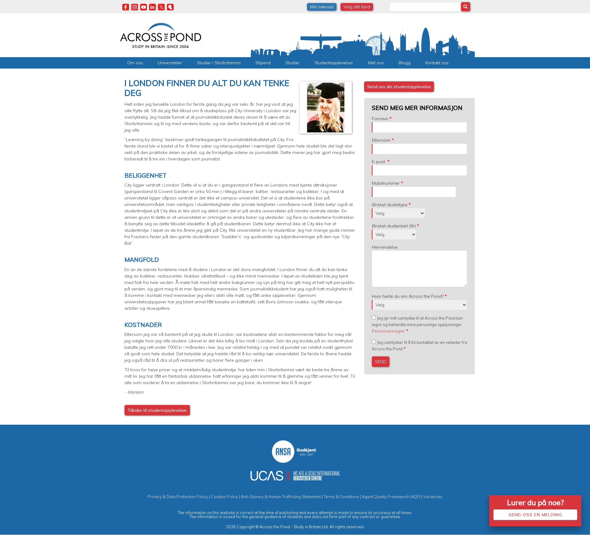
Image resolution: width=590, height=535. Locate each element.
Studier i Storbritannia (219, 62)
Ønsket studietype (389, 204)
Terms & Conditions (341, 496)
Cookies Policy (224, 496)
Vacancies (432, 496)
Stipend (263, 62)
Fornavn (380, 118)
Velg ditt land (357, 7)
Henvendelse (385, 247)
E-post (379, 161)
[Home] (160, 35)
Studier (292, 62)
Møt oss (376, 62)
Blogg (405, 62)
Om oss (135, 62)
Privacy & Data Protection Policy (178, 496)
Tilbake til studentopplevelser (157, 410)
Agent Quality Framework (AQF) (391, 496)
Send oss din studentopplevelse (399, 86)
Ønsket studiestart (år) (394, 226)
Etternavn (381, 140)
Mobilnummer (386, 183)
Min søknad (321, 7)
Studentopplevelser (333, 62)
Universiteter (170, 62)
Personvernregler (388, 330)
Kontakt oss (437, 62)
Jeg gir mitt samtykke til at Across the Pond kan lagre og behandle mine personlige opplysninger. (417, 324)
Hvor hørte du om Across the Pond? (408, 296)
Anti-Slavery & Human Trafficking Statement (281, 496)
